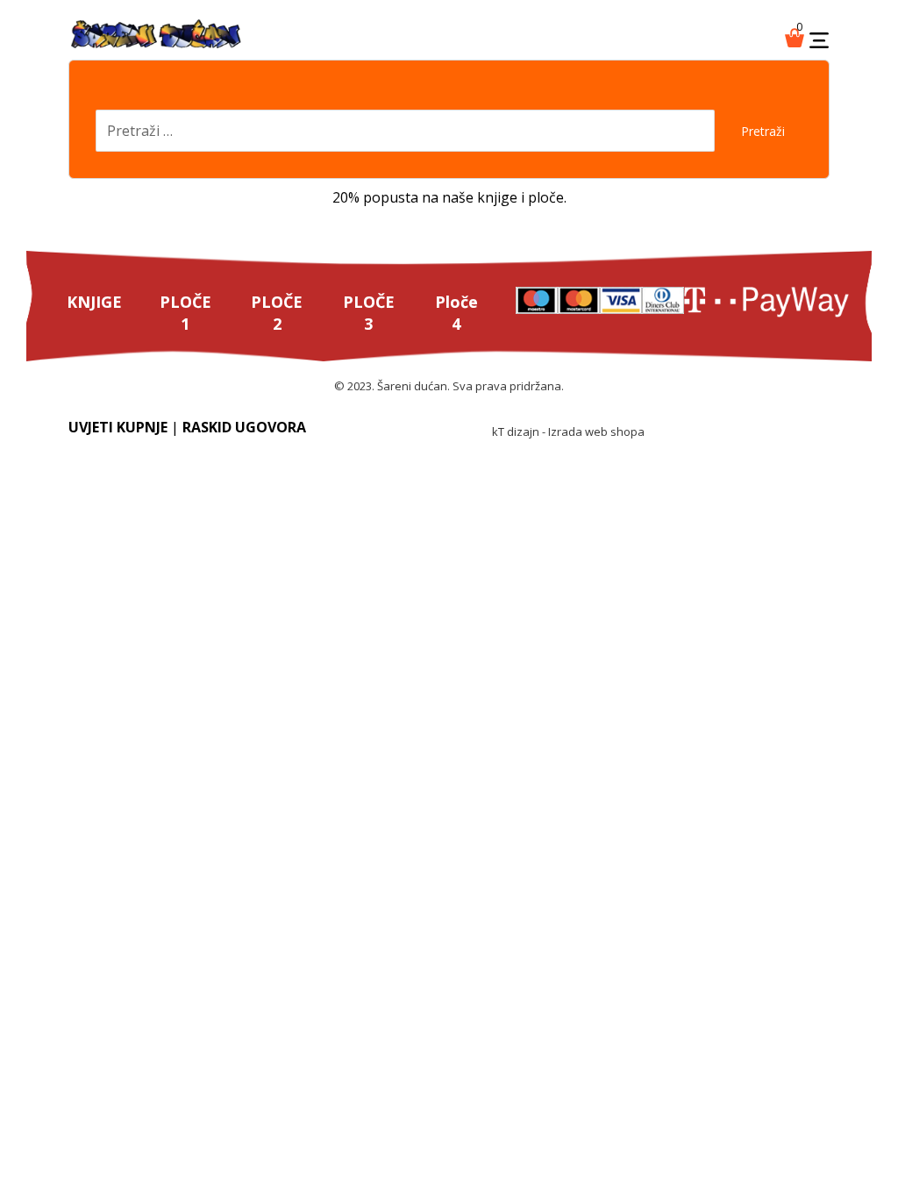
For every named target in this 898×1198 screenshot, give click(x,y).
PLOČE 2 (277, 312)
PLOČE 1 (185, 312)
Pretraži (763, 131)
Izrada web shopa (596, 431)
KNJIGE (94, 301)
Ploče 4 (456, 312)
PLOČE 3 (369, 312)
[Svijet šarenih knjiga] (156, 35)
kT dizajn (515, 431)
